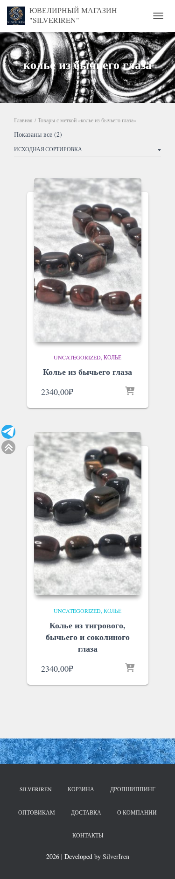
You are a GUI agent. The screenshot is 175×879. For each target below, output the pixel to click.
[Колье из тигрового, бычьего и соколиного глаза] (87, 513)
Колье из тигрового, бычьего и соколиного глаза (88, 636)
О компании (137, 812)
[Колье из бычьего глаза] (87, 259)
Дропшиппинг (132, 789)
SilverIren (36, 789)
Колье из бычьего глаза (87, 372)
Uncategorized (77, 357)
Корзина (81, 789)
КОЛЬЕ (112, 357)
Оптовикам (36, 812)
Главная (23, 120)
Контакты (87, 835)
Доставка (86, 812)
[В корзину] (129, 391)
